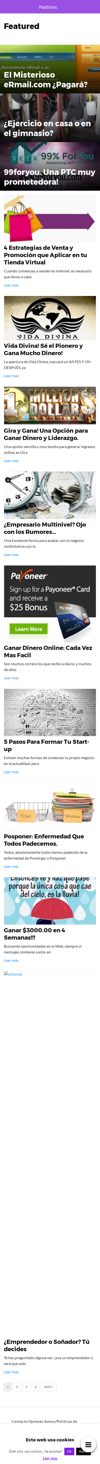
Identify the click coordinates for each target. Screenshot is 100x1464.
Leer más (11, 285)
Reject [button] (83, 1451)
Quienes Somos (42, 1421)
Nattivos (48, 6)
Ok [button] (69, 1451)
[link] (88, 1444)
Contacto (20, 1421)
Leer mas (50, 1458)
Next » (48, 1387)
